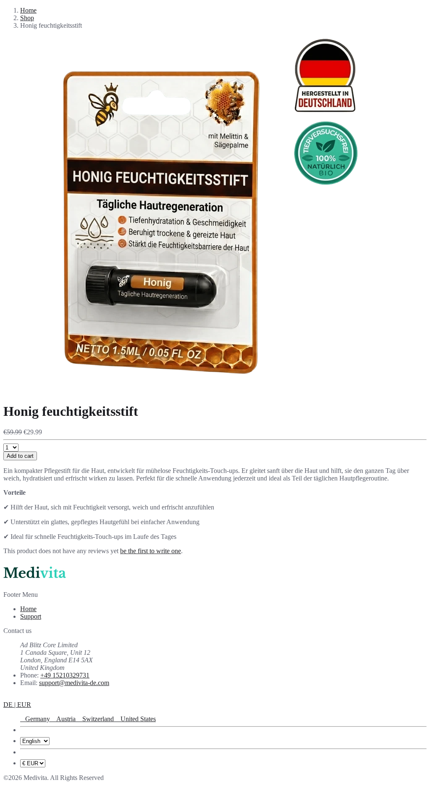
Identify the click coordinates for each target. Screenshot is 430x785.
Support (30, 616)
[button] (17, 704)
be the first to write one (150, 550)
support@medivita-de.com (74, 682)
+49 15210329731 (64, 675)
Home (28, 10)
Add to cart (20, 456)
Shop (27, 17)
